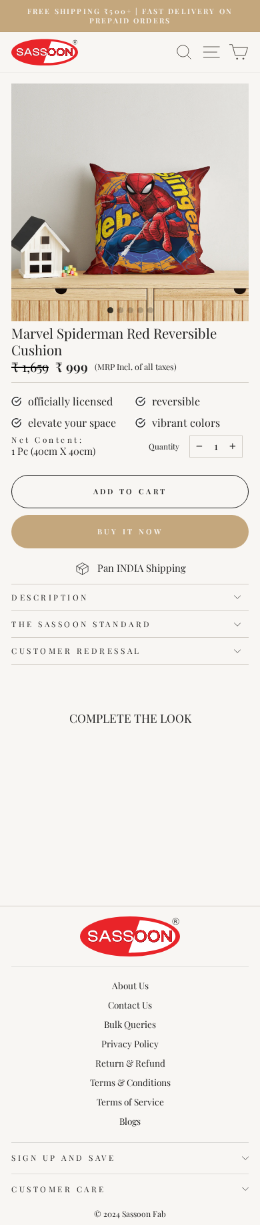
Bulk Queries (130, 1024)
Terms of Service (130, 1101)
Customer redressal (76, 650)
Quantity (164, 447)
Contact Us (130, 1005)
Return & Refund (130, 1063)
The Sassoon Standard (81, 624)
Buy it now (130, 531)
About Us (130, 985)
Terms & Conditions (130, 1082)
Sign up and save (63, 1157)
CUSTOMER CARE (58, 1189)
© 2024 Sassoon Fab (130, 1213)
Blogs (130, 1121)
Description (50, 597)
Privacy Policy (130, 1043)
